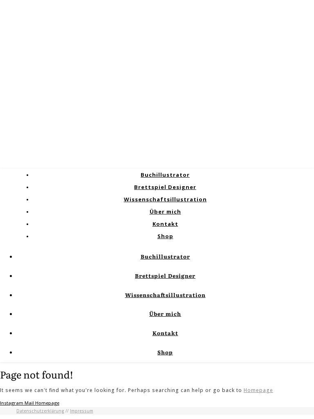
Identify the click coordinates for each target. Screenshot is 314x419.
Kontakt (165, 224)
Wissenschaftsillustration (165, 199)
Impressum (81, 411)
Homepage (258, 390)
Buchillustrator (165, 174)
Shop (165, 236)
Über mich (165, 211)
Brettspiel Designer (165, 187)
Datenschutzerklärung (40, 411)
